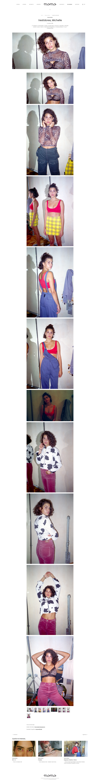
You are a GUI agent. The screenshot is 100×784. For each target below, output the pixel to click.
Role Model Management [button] (40, 727)
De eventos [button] (31, 4)
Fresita (40, 760)
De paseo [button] (24, 4)
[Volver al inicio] (50, 4)
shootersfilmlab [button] (39, 729)
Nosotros (77, 4)
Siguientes (84, 734)
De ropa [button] (18, 4)
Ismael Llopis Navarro (52, 779)
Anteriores (15, 734)
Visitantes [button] (38, 4)
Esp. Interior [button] (69, 4)
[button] (50, 9)
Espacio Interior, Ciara (70, 760)
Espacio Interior (50, 17)
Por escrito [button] (62, 4)
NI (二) (14, 760)
